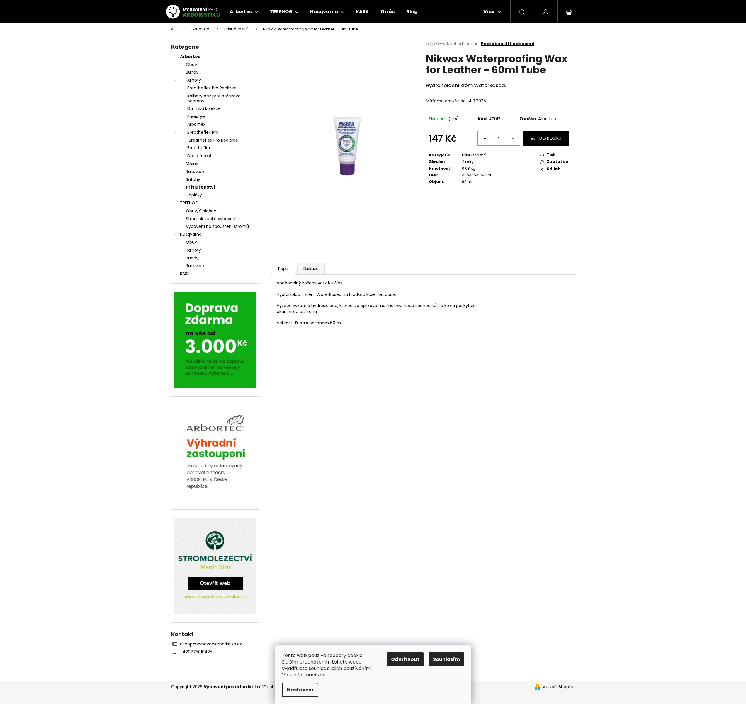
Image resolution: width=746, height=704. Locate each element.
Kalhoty (193, 80)
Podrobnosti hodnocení (507, 44)
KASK (185, 273)
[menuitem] (244, 11)
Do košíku (550, 138)
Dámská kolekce (204, 108)
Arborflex (196, 124)
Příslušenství (200, 187)
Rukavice (195, 171)
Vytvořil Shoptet (559, 687)
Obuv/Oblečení (201, 211)
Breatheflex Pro (202, 132)
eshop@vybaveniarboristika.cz (211, 644)
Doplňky (194, 195)
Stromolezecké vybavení (211, 219)
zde (321, 674)
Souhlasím (446, 659)
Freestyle (196, 116)
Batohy (193, 179)
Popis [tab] (283, 269)
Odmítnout (405, 659)
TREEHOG (189, 203)
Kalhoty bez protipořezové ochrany (214, 98)
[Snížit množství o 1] (485, 138)
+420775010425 (196, 652)
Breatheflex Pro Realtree (212, 88)
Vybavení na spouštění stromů (217, 226)
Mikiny (192, 164)
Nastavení (300, 689)
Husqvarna (191, 234)
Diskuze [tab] (311, 269)
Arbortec (190, 57)
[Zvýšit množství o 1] (513, 138)
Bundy (192, 72)
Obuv (191, 64)
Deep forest (199, 156)
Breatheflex (199, 148)
